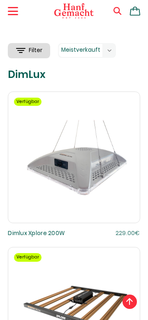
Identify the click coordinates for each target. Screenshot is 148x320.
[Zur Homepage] (74, 11)
